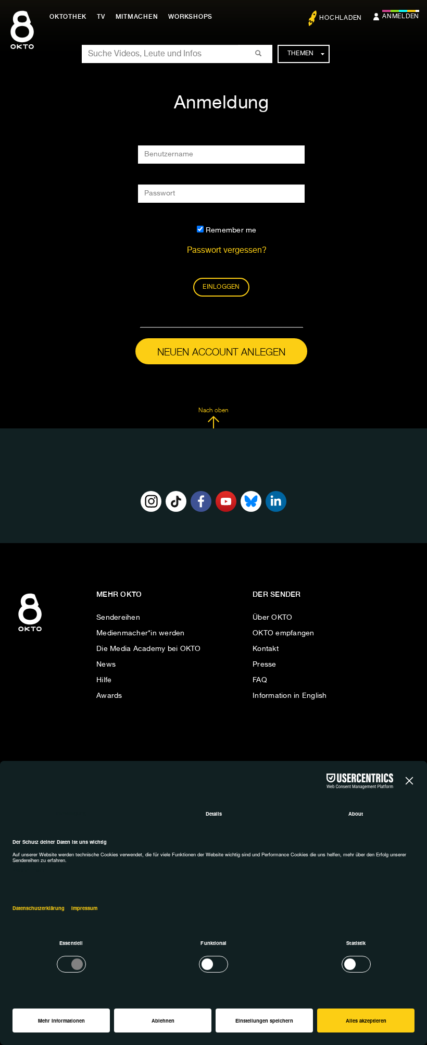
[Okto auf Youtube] (226, 501)
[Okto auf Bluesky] (251, 501)
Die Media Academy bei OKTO (148, 649)
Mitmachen (137, 16)
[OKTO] (22, 39)
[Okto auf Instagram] (151, 501)
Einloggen (221, 287)
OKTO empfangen (284, 633)
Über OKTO (272, 617)
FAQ (260, 680)
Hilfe (103, 680)
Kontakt (266, 649)
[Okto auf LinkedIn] (276, 501)
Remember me (230, 230)
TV (101, 16)
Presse (265, 664)
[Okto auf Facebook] (201, 501)
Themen (300, 54)
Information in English (290, 695)
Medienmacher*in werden (140, 633)
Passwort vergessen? (227, 251)
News (106, 664)
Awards (109, 695)
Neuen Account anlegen (221, 353)
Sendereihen (118, 617)
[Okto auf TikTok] (176, 501)
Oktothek (67, 16)
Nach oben (213, 411)
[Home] (30, 632)
